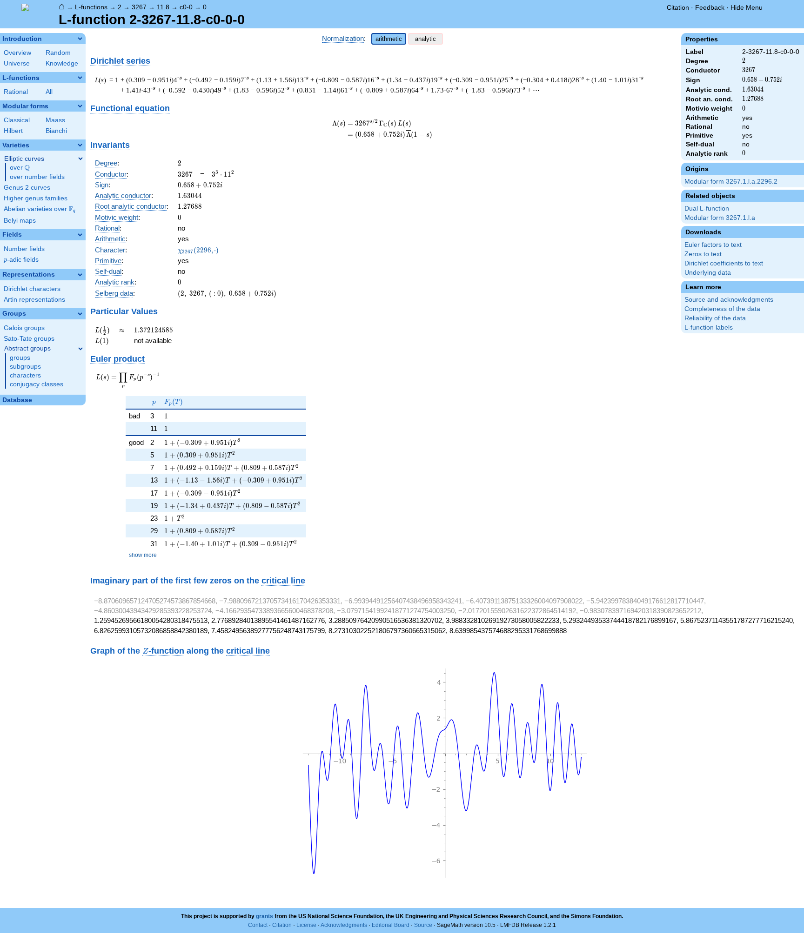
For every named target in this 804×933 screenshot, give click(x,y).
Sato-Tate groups (29, 338)
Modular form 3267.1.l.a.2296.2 (730, 181)
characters (25, 375)
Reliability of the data (715, 318)
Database (17, 400)
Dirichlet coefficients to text (723, 263)
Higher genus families (35, 198)
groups (20, 357)
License (306, 925)
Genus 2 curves (27, 187)
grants (264, 916)
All (49, 91)
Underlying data (707, 272)
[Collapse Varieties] (80, 145)
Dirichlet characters (32, 288)
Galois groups (24, 327)
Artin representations (34, 299)
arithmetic (388, 38)
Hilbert (13, 130)
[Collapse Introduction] (80, 38)
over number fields (37, 176)
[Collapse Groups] (80, 314)
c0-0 (186, 7)
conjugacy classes (36, 384)
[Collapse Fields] (80, 234)
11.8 (163, 7)
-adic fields (21, 259)
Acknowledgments (344, 925)
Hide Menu (746, 7)
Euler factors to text (713, 244)
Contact (258, 925)
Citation (678, 7)
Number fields (24, 248)
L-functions (91, 7)
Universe (17, 63)
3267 (139, 7)
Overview (17, 52)
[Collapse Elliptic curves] (80, 158)
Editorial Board (390, 925)
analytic (425, 38)
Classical (17, 120)
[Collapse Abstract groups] (80, 348)
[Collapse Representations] (80, 274)
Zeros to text (703, 254)
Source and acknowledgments (728, 299)
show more (143, 555)
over (20, 167)
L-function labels (708, 327)
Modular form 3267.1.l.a (719, 217)
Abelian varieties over (39, 209)
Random (58, 52)
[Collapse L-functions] (80, 77)
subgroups (25, 366)
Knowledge (62, 63)
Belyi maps (20, 220)
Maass (55, 120)
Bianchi (56, 130)
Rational (16, 91)
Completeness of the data (722, 308)
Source (423, 925)
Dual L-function (706, 208)
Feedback (709, 7)
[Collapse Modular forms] (80, 106)
